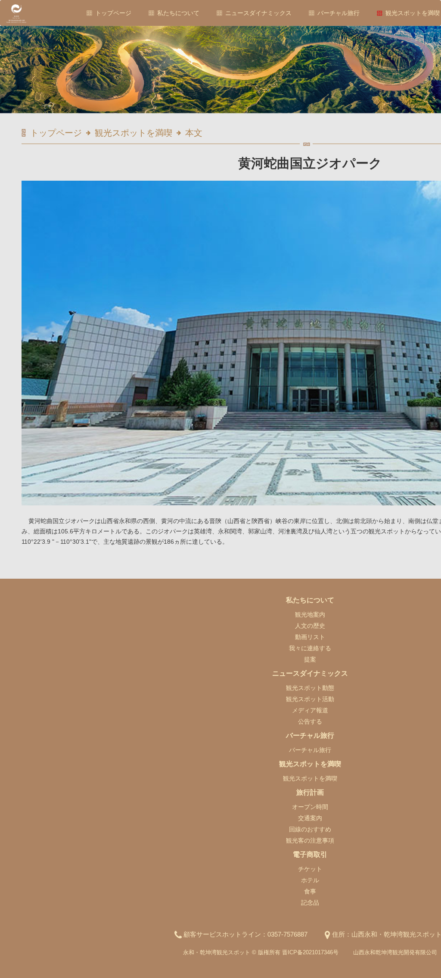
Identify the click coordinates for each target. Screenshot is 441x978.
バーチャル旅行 (338, 12)
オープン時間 (310, 806)
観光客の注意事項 (310, 840)
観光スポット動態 (310, 687)
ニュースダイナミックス (258, 12)
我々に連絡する (310, 648)
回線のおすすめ (310, 829)
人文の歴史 (310, 625)
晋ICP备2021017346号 (310, 952)
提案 (310, 659)
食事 (310, 891)
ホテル (310, 880)
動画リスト (310, 636)
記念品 (310, 902)
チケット (310, 868)
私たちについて (178, 12)
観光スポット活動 (310, 699)
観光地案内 (310, 614)
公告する (310, 721)
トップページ (113, 12)
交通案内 (310, 818)
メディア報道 (310, 710)
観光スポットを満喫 (412, 12)
